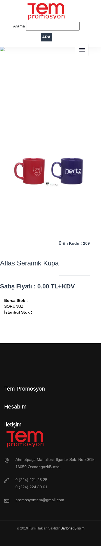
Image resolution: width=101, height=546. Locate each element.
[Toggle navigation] (82, 50)
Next (63, 245)
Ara (46, 37)
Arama (19, 26)
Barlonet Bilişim (72, 528)
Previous (37, 245)
